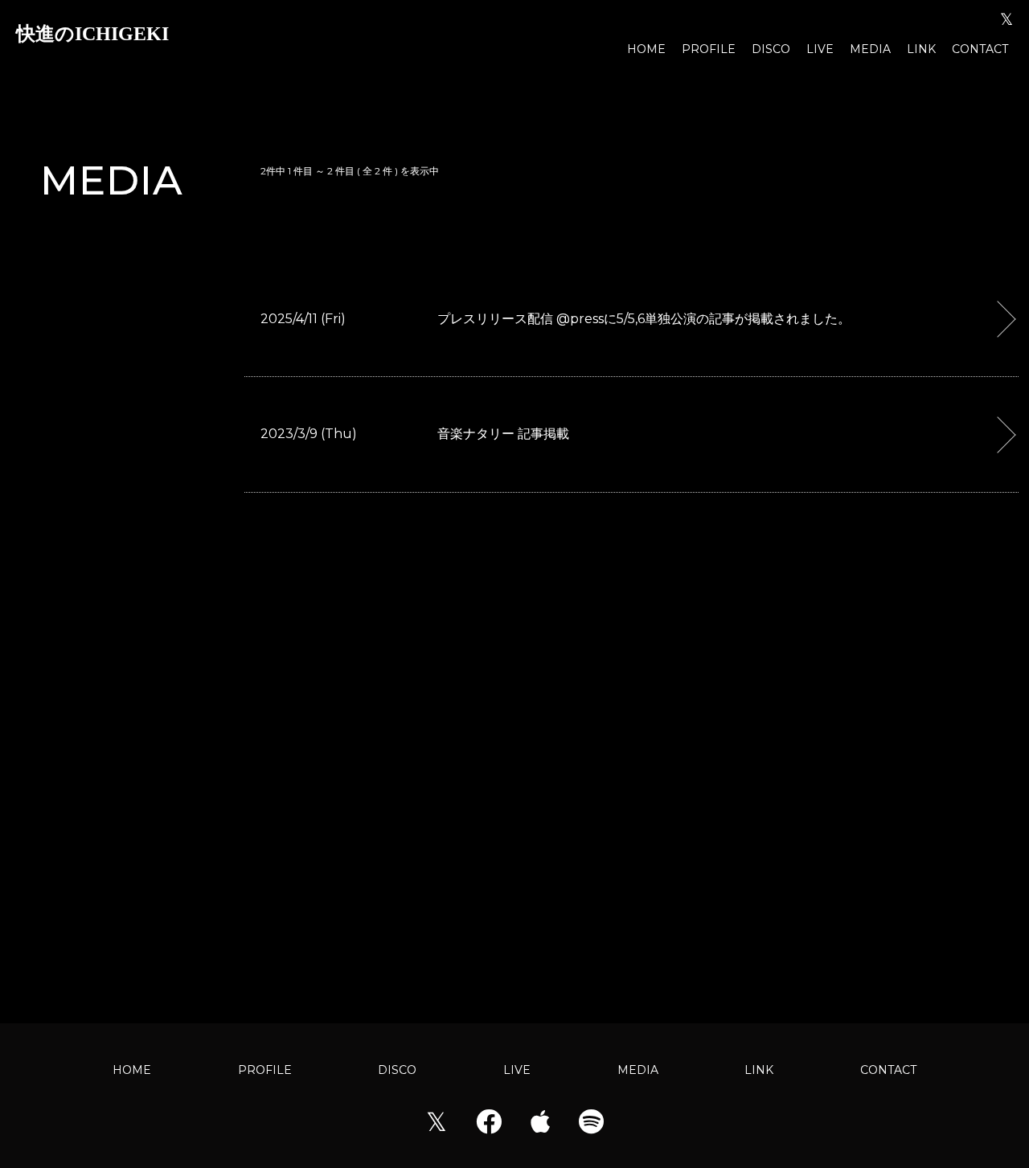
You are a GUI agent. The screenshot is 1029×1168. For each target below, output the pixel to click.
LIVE (820, 49)
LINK (921, 49)
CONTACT (980, 49)
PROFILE (709, 49)
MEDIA (870, 49)
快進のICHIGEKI (92, 33)
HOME (646, 49)
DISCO (771, 49)
